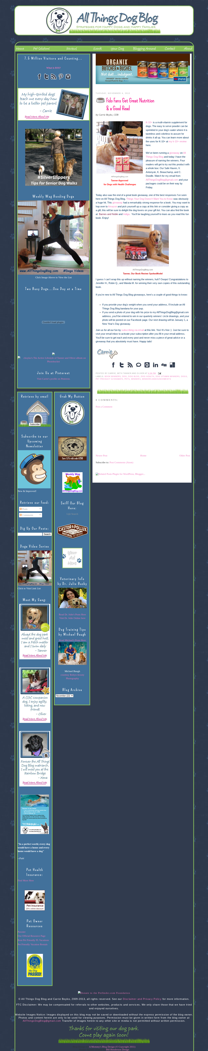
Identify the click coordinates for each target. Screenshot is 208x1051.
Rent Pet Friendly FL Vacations (33, 940)
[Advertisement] (120, 431)
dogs (184, 376)
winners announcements (156, 379)
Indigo (126, 214)
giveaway (174, 153)
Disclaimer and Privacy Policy (142, 999)
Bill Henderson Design (117, 1049)
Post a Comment (104, 406)
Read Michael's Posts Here (72, 640)
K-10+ (149, 122)
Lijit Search (72, 514)
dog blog (133, 376)
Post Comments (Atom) (121, 462)
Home (143, 455)
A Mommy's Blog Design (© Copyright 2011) (112, 1046)
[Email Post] (159, 373)
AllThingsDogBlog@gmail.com (162, 179)
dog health (147, 376)
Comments (27, 515)
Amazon (112, 206)
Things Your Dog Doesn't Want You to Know (149, 199)
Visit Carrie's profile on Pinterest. (53, 378)
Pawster (22, 932)
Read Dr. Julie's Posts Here (72, 614)
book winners (113, 376)
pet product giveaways (109, 379)
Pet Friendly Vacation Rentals (32, 944)
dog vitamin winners (168, 376)
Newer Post (101, 455)
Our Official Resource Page (32, 936)
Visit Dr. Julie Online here (72, 618)
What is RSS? (53, 68)
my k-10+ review (178, 141)
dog (124, 376)
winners (136, 379)
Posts (24, 509)
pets (127, 379)
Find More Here (26, 880)
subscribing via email (133, 330)
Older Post (184, 455)
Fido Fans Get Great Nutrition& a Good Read (130, 104)
